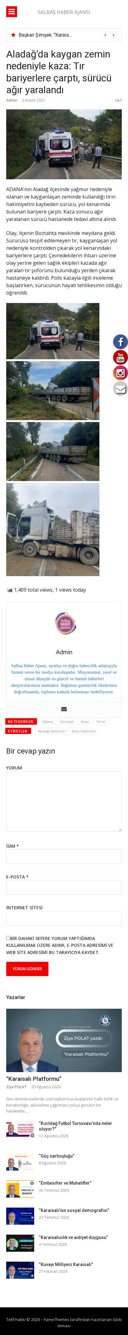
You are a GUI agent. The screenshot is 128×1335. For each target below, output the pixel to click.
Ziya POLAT (16, 1087)
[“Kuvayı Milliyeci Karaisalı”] (20, 1270)
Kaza (85, 721)
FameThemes (56, 1319)
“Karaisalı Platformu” (34, 1078)
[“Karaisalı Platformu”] (64, 1040)
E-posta (17, 877)
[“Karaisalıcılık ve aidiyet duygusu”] (20, 1243)
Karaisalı (67, 721)
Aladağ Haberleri (52, 731)
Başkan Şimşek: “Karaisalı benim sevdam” (64, 35)
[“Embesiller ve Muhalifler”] (20, 1188)
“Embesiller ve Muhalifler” (65, 1183)
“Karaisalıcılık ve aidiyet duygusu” (73, 1237)
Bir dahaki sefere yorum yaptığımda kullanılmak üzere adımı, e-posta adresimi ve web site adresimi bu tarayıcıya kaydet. (59, 945)
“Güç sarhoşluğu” (56, 1156)
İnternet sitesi (24, 908)
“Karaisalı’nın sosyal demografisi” (74, 1210)
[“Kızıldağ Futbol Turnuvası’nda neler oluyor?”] (20, 1129)
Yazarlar (15, 997)
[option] (68, 35)
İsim (12, 846)
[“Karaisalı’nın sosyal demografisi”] (20, 1216)
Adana (48, 721)
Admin (11, 100)
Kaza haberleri (84, 731)
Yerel (100, 721)
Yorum (14, 768)
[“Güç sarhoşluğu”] (20, 1161)
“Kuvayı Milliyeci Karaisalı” (66, 1264)
